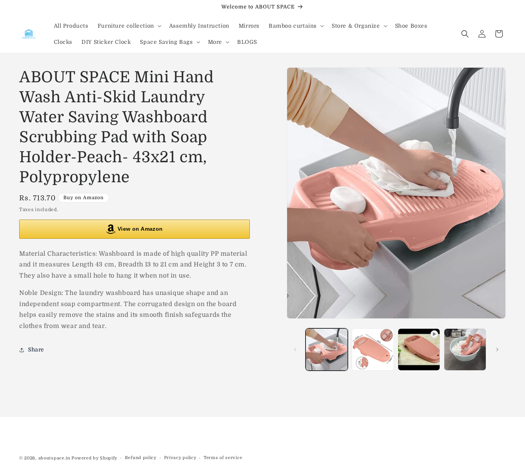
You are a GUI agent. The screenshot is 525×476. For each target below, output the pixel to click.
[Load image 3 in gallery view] (465, 349)
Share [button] (36, 350)
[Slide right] (497, 349)
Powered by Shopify (94, 458)
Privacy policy (180, 457)
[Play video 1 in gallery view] (419, 349)
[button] (128, 26)
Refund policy (140, 457)
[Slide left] (295, 349)
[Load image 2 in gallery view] (373, 349)
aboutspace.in (54, 458)
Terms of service (223, 457)
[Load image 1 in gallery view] (327, 349)
